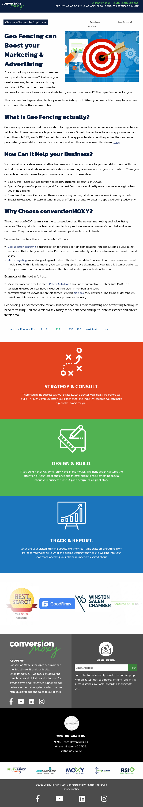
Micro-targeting (17, 260)
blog (117, 142)
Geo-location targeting (22, 247)
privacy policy (71, 789)
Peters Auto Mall (59, 284)
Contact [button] (110, 6)
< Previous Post (27, 329)
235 (71, 329)
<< (11, 329)
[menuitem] (57, 6)
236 (79, 329)
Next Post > (93, 329)
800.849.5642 (125, 3)
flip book (79, 293)
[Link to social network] (11, 701)
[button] (57, 6)
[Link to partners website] (16, 770)
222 (58, 329)
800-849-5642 (72, 751)
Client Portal (101, 3)
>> (106, 329)
